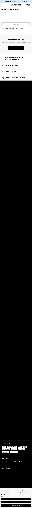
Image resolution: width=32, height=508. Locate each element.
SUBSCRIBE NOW (16, 48)
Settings (16, 499)
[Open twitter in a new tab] (11, 462)
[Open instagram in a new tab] (15, 462)
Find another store (7, 206)
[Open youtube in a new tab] (7, 462)
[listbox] (16, 24)
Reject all (16, 502)
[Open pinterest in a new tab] (19, 462)
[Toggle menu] (29, 5)
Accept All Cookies (16, 505)
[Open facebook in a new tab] (2, 462)
